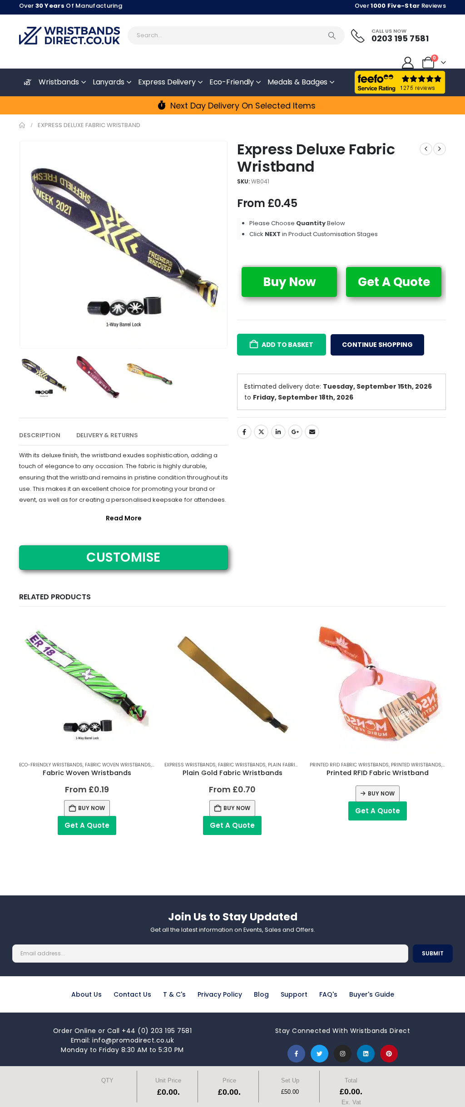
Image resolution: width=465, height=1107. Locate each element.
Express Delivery (167, 82)
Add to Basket (287, 344)
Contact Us (132, 994)
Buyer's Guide (371, 994)
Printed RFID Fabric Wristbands (349, 764)
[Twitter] (319, 1054)
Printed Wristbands (416, 764)
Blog (261, 994)
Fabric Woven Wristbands (118, 764)
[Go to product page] (87, 686)
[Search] (332, 35)
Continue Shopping (377, 344)
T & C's (174, 994)
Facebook (244, 432)
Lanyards (108, 82)
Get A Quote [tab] (394, 282)
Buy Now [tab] (289, 282)
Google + (295, 432)
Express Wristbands (190, 764)
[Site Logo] (69, 35)
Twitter (261, 432)
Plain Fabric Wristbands (299, 764)
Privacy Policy (220, 994)
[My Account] (408, 63)
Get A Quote (86, 825)
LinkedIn (278, 432)
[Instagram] (342, 1054)
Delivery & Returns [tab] (107, 435)
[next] (439, 149)
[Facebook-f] (296, 1054)
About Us (86, 994)
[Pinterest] (389, 1054)
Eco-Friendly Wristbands (51, 764)
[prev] (426, 149)
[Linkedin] (366, 1054)
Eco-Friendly (231, 82)
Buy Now (91, 808)
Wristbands (59, 82)
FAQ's (328, 994)
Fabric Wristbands (242, 764)
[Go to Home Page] (22, 125)
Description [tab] (39, 435)
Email (312, 432)
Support (294, 994)
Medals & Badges (297, 82)
